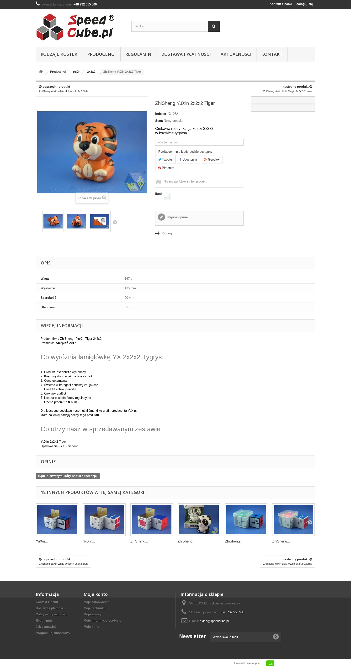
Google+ (213, 159)
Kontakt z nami (281, 4)
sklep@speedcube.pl (214, 621)
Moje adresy (92, 614)
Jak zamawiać (46, 626)
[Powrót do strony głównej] (40, 72)
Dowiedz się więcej (247, 663)
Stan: (159, 120)
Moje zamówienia (96, 602)
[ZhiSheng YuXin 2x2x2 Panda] (199, 519)
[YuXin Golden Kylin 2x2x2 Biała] (104, 519)
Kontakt (271, 54)
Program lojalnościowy (53, 633)
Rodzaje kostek (59, 54)
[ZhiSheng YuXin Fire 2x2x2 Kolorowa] (151, 519)
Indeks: (160, 114)
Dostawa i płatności (186, 54)
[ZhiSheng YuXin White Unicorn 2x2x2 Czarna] (246, 519)
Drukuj (167, 233)
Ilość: (159, 194)
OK (271, 664)
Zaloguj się (304, 4)
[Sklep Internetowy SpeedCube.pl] (80, 27)
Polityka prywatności (51, 614)
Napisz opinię (177, 217)
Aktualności (236, 54)
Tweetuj (167, 159)
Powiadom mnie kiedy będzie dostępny (185, 151)
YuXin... (42, 541)
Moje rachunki (94, 608)
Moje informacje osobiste (102, 620)
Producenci (101, 54)
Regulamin (138, 54)
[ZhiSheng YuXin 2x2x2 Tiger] (53, 221)
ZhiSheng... (139, 541)
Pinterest (167, 168)
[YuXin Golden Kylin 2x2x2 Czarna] (57, 519)
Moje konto (96, 594)
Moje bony (91, 626)
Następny (114, 222)
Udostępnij (189, 159)
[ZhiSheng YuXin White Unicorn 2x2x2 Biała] (293, 519)
